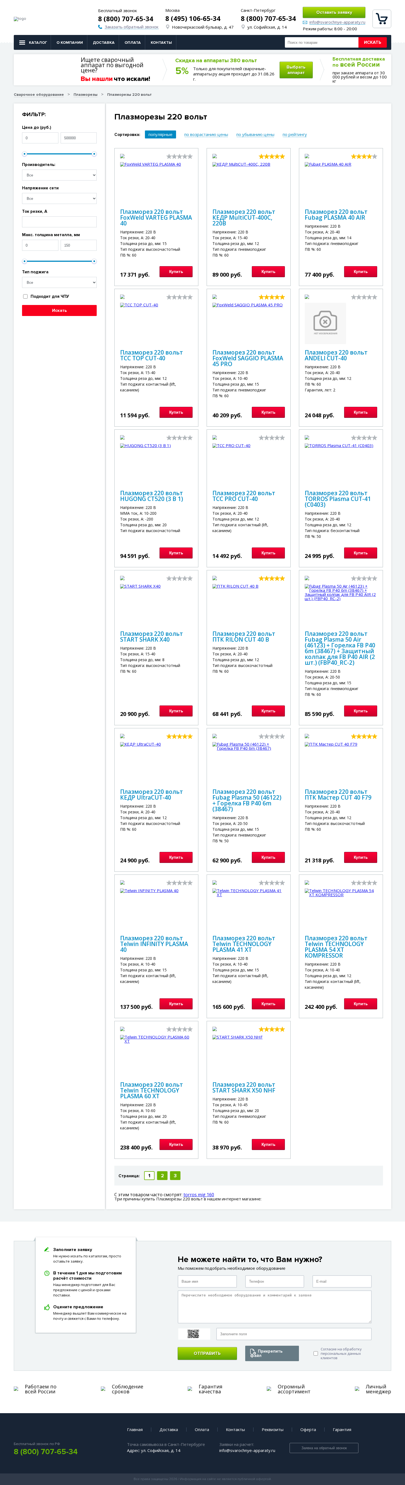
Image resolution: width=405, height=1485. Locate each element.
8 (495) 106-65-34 (192, 18)
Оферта (308, 1429)
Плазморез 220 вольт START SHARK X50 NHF (243, 1087)
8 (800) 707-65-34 (125, 18)
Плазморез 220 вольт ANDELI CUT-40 (336, 355)
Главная (135, 1429)
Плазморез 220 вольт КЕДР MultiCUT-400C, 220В (243, 217)
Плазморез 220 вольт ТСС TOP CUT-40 (151, 355)
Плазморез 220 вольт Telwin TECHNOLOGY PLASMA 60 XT (151, 1090)
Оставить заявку (334, 12)
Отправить (207, 1353)
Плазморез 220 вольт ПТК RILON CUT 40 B (243, 636)
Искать (372, 42)
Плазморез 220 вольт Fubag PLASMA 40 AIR (336, 214)
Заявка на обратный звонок (324, 1448)
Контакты (161, 42)
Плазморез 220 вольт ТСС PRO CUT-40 (243, 496)
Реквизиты (273, 1429)
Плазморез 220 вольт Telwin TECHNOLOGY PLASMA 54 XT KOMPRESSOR (336, 946)
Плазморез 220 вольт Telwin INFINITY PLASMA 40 (154, 943)
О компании (69, 42)
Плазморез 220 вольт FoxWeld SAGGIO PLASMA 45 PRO (247, 358)
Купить (176, 271)
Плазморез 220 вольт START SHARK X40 (151, 636)
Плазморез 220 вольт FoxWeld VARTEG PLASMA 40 (156, 217)
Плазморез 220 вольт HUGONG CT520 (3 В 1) (151, 496)
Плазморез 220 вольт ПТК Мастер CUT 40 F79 (338, 794)
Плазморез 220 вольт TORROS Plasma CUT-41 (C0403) (338, 498)
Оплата (133, 42)
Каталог (38, 42)
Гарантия (342, 1429)
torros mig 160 (198, 1195)
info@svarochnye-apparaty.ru (337, 22)
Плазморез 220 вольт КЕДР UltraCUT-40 (151, 794)
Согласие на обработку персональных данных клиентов (341, 1353)
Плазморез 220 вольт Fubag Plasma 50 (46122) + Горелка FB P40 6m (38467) (246, 800)
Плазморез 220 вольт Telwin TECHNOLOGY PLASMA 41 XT (243, 943)
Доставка (104, 42)
